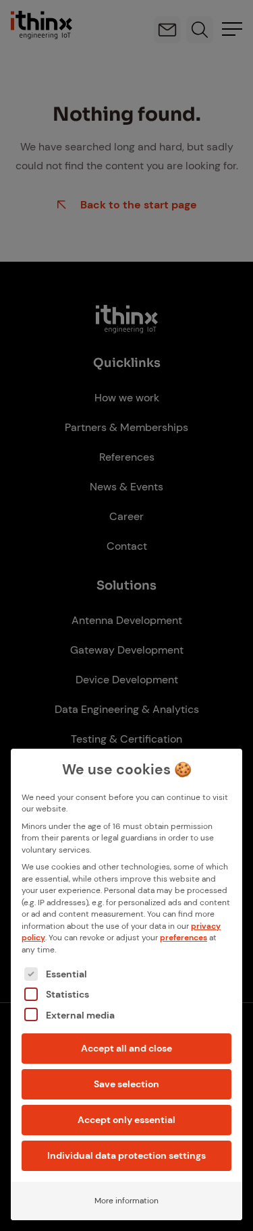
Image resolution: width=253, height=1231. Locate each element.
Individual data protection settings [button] (126, 1155)
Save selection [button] (126, 1084)
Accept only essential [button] (126, 1120)
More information (126, 1200)
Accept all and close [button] (126, 1048)
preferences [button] (183, 937)
